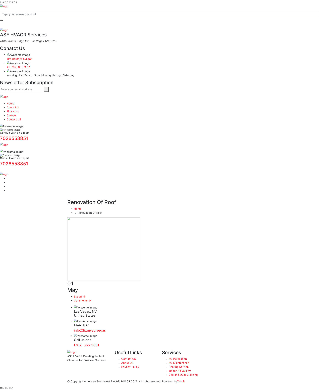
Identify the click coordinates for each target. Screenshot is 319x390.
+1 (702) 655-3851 (18, 67)
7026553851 (14, 138)
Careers (11, 115)
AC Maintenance (179, 362)
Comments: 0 (82, 300)
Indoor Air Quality (180, 370)
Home (10, 103)
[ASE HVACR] (4, 6)
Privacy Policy (130, 366)
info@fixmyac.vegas (19, 58)
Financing (13, 111)
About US (13, 107)
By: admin (80, 296)
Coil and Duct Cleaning (183, 374)
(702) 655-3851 (86, 345)
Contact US (14, 119)
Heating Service (179, 366)
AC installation (178, 358)
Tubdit (181, 381)
